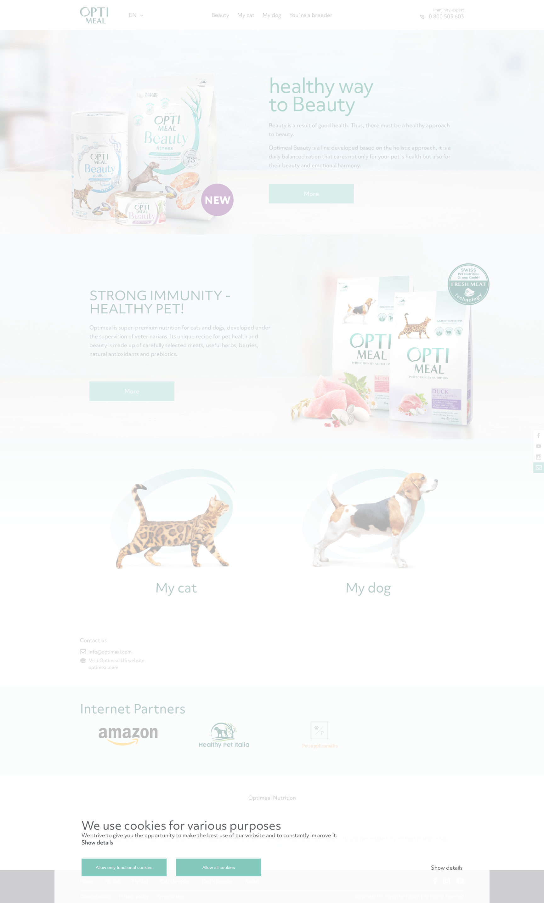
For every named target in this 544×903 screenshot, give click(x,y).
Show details (97, 842)
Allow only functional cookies (124, 867)
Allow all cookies (218, 867)
